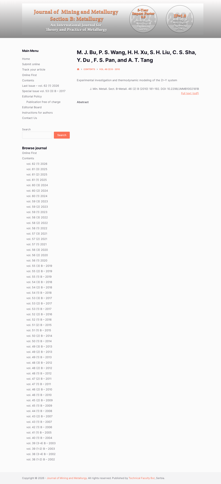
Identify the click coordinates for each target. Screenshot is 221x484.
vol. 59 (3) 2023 (37, 201)
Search (26, 129)
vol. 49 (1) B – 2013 (39, 357)
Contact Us (29, 118)
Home (26, 58)
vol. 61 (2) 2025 (36, 174)
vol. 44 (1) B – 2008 (39, 411)
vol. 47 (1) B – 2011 (38, 384)
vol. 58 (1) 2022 (36, 228)
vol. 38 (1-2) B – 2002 (40, 459)
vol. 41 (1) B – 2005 (39, 432)
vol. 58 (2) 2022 (37, 223)
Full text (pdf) (190, 93)
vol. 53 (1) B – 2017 (38, 309)
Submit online (31, 64)
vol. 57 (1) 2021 (36, 244)
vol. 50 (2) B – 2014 (39, 335)
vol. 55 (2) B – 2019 (39, 271)
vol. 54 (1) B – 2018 (39, 292)
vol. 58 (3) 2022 (37, 217)
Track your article (33, 69)
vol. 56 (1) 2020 (36, 260)
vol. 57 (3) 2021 (36, 233)
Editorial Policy (32, 96)
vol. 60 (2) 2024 (37, 190)
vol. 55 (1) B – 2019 (39, 276)
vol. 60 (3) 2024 (37, 185)
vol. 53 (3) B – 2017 (39, 298)
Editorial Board (32, 107)
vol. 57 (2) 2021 (36, 239)
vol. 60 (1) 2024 (36, 196)
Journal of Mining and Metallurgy (67, 478)
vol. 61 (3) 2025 (36, 169)
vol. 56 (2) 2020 (37, 255)
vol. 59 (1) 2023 (36, 212)
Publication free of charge (43, 102)
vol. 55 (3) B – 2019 (39, 266)
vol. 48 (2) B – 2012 (39, 368)
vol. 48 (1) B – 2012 (39, 373)
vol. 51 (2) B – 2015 (39, 325)
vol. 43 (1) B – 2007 (39, 422)
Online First (29, 75)
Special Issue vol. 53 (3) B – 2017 (43, 91)
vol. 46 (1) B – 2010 (39, 395)
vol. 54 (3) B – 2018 (39, 282)
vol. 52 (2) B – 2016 (39, 314)
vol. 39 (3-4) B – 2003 (41, 443)
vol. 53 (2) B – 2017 (39, 303)
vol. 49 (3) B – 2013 (39, 346)
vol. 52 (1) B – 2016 (39, 319)
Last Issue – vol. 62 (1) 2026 (40, 85)
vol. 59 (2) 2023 (37, 206)
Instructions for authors (37, 112)
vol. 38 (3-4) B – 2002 (41, 454)
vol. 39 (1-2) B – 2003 (40, 448)
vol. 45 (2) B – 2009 (39, 400)
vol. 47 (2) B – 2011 (38, 378)
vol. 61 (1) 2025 (36, 180)
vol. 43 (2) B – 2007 (39, 416)
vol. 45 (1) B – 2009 (39, 405)
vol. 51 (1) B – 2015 (38, 330)
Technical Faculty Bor (142, 478)
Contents (28, 80)
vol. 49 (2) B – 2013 (39, 352)
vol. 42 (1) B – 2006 (39, 427)
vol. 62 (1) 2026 (36, 163)
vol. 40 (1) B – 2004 (39, 438)
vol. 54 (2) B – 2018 (39, 287)
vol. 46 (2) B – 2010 (39, 389)
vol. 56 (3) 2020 (37, 249)
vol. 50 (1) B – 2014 (39, 341)
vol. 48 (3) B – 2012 (39, 362)
